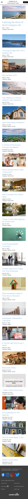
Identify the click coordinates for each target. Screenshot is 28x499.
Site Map (3, 489)
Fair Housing (3, 486)
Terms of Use (4, 483)
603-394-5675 (15, 470)
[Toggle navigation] (2, 2)
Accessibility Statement (19, 486)
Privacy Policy (17, 483)
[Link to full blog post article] (14, 12)
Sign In (25, 2)
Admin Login (16, 489)
